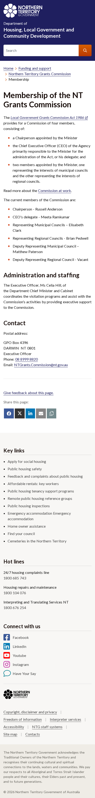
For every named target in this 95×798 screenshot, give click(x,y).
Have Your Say (24, 673)
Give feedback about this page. (28, 392)
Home (8, 68)
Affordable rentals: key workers (33, 483)
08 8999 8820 (26, 359)
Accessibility (13, 726)
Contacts (32, 734)
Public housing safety (25, 469)
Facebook (21, 637)
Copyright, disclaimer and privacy (30, 712)
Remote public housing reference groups (40, 498)
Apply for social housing (27, 461)
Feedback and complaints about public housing (45, 476)
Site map (10, 734)
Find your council (21, 533)
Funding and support (34, 68)
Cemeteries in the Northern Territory (37, 541)
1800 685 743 (14, 578)
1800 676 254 (14, 607)
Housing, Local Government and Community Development (38, 30)
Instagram (21, 664)
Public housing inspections (29, 506)
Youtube (19, 655)
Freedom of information (22, 719)
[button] (51, 413)
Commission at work (54, 190)
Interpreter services (65, 719)
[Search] (85, 50)
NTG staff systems (47, 726)
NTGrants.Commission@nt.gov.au (41, 364)
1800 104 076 (14, 593)
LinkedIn (19, 646)
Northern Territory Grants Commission (40, 73)
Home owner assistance (27, 526)
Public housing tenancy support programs (41, 491)
